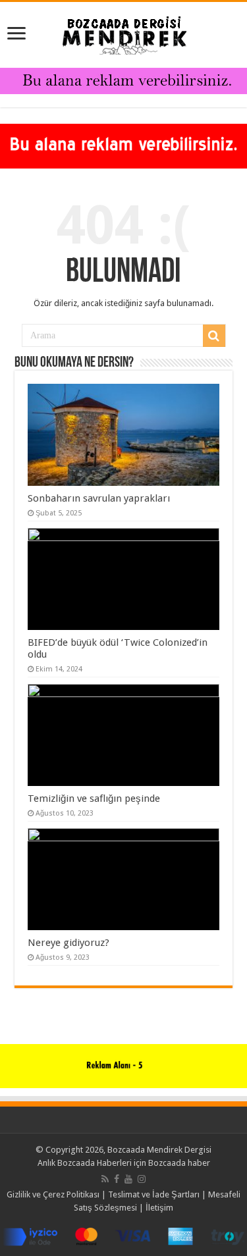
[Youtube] (128, 1179)
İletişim (159, 1208)
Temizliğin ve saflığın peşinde (94, 798)
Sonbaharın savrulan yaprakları (99, 498)
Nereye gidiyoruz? (68, 943)
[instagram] (141, 1179)
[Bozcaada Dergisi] (123, 32)
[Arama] (214, 336)
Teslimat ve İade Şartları (154, 1194)
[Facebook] (117, 1179)
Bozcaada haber (179, 1163)
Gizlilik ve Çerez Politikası (53, 1194)
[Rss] (105, 1179)
